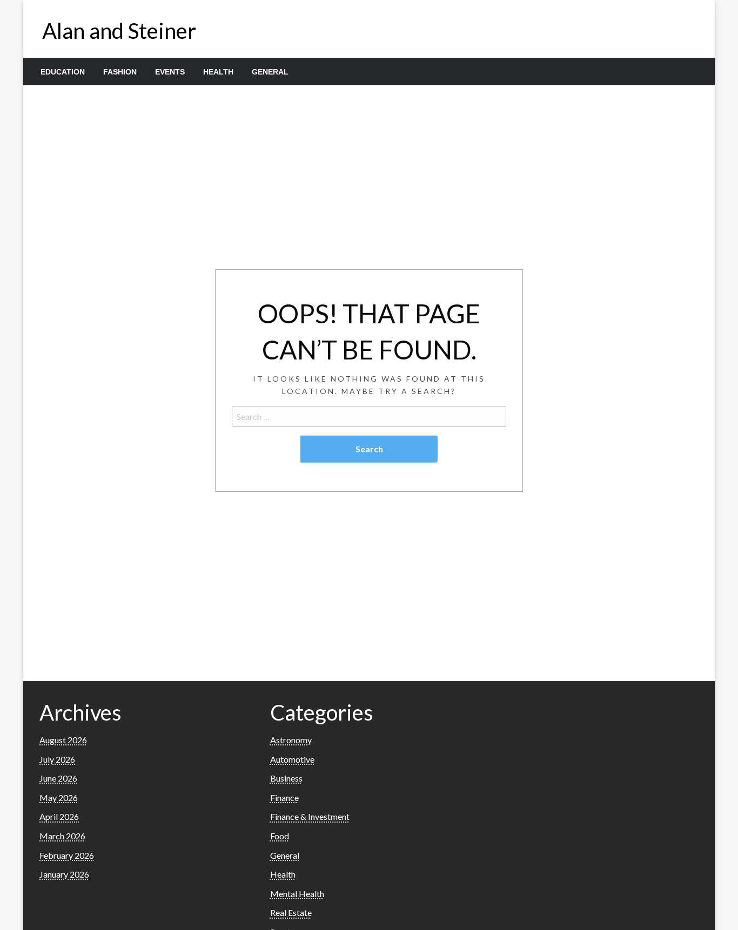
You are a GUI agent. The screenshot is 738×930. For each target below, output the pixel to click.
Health (218, 71)
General (270, 71)
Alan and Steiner (119, 31)
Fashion (120, 71)
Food (279, 836)
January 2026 (64, 874)
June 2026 (58, 778)
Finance (284, 797)
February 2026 (66, 855)
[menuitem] (62, 71)
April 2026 (59, 816)
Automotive (292, 759)
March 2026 (62, 836)
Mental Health (297, 893)
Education (63, 71)
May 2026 (58, 797)
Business (286, 778)
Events (170, 71)
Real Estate (291, 912)
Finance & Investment (310, 816)
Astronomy (291, 740)
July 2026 (57, 759)
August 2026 (63, 740)
